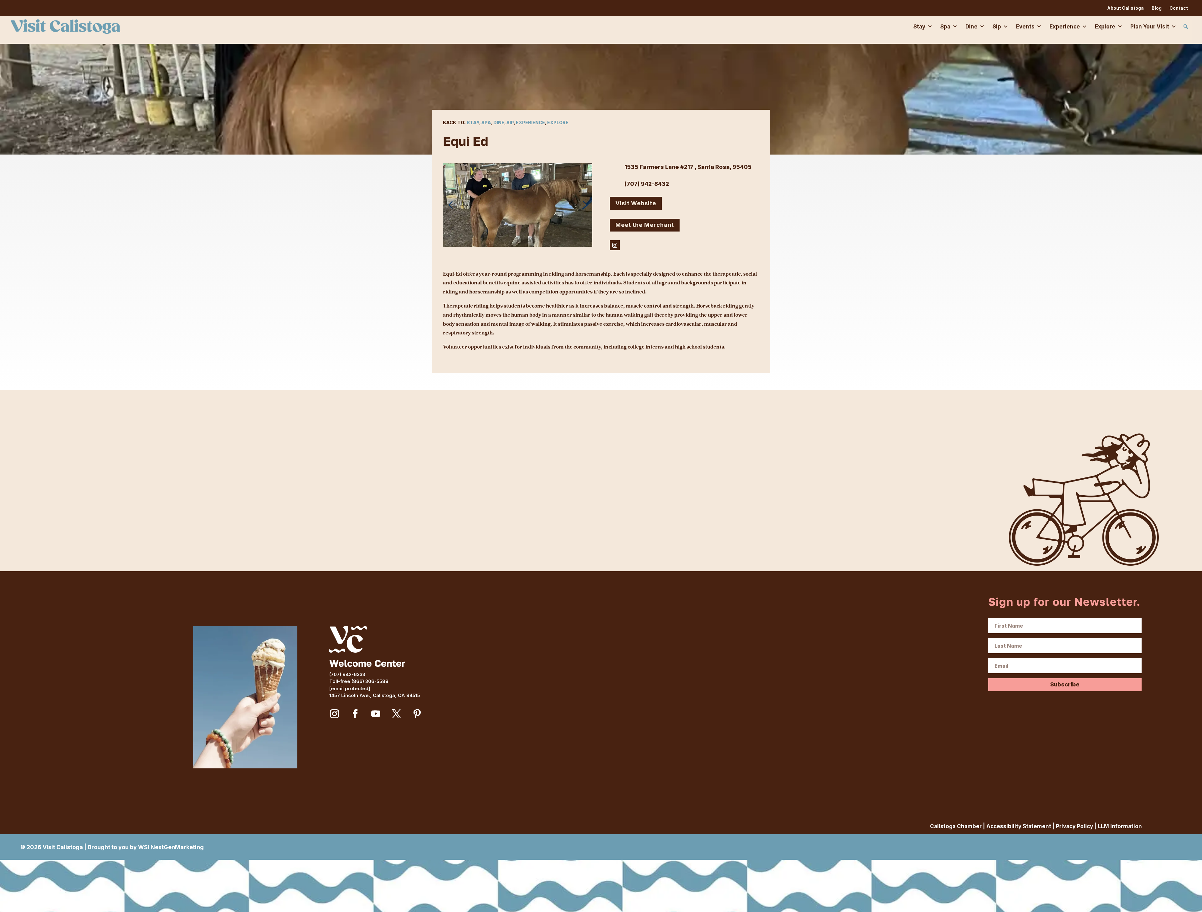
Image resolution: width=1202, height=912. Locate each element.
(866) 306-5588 (370, 681)
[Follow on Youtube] (376, 714)
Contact (1178, 8)
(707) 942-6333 (347, 674)
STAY (473, 122)
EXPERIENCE (530, 122)
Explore (1105, 26)
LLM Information (1120, 826)
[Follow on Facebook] (355, 714)
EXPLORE (557, 122)
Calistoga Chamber (956, 826)
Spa (945, 26)
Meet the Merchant (644, 225)
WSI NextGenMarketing (171, 847)
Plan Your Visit (1149, 26)
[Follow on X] (397, 714)
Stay (919, 26)
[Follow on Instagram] (615, 245)
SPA (486, 122)
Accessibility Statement (1018, 826)
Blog (1157, 8)
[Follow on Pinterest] (417, 714)
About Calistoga (1125, 8)
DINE (498, 122)
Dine (971, 26)
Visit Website (635, 203)
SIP (510, 122)
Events (1025, 26)
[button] (1185, 26)
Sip (997, 26)
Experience (1065, 26)
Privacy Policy (1074, 826)
